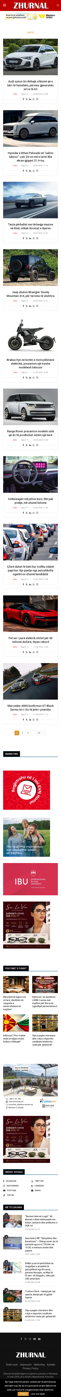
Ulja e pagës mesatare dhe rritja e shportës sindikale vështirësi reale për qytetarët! (40, 1313)
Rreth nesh (12, 1364)
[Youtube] (34, 1338)
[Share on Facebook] (23, 99)
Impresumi (26, 1364)
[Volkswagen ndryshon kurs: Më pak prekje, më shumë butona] (30, 474)
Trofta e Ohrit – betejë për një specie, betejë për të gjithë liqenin (40, 1294)
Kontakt (51, 1364)
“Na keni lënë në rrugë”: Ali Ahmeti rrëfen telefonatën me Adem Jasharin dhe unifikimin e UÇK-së (41, 1221)
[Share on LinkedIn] (30, 99)
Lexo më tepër (38, 1394)
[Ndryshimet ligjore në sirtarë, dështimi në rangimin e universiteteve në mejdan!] (16, 984)
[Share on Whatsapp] (34, 99)
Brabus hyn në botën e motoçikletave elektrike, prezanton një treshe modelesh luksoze (30, 363)
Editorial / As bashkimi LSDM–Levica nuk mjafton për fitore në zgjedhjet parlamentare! (44, 1001)
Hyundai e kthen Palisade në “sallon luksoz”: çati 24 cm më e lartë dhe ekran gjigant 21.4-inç (30, 156)
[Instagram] (30, 1338)
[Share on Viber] (37, 99)
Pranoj (23, 1394)
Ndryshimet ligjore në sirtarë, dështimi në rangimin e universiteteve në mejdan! (14, 1003)
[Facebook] (21, 1338)
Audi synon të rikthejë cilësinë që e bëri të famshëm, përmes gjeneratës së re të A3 (30, 85)
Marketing (39, 1364)
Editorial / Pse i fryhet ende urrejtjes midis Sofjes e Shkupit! (14, 1038)
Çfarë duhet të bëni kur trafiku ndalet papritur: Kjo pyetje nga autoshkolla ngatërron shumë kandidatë (30, 570)
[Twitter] (25, 1338)
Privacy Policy (30, 1368)
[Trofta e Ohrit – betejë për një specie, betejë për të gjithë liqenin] (12, 1296)
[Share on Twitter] (26, 99)
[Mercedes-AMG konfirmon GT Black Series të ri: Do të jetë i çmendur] (30, 681)
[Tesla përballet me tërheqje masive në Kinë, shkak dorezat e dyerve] (30, 200)
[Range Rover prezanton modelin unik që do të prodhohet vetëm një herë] (30, 407)
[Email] (39, 1338)
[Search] (57, 5)
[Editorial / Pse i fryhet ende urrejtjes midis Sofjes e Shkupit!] (16, 1023)
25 (39, 733)
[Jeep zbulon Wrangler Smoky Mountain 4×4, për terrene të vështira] (30, 267)
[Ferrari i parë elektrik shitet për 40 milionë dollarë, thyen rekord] (30, 613)
